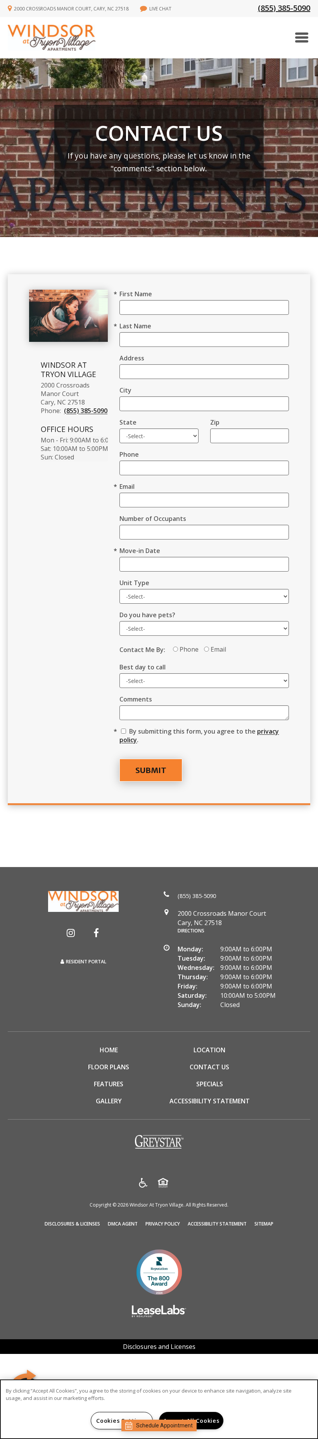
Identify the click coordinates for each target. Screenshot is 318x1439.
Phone (129, 454)
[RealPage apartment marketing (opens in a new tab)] (159, 1312)
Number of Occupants (152, 518)
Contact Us (209, 1067)
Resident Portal (86, 961)
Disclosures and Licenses (159, 1346)
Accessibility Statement (209, 1101)
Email (127, 486)
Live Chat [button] (160, 8)
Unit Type (134, 583)
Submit (150, 770)
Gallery (109, 1101)
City (125, 390)
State (128, 422)
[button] (70, 932)
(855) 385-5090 (284, 8)
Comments (135, 699)
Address (131, 358)
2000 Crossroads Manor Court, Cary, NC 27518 (71, 8)
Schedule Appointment (164, 1425)
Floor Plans (108, 1067)
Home (109, 1050)
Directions (191, 930)
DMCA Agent (123, 1223)
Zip (214, 422)
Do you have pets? (147, 615)
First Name (135, 294)
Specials (209, 1084)
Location (209, 1050)
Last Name (135, 326)
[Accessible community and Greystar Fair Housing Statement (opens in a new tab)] (143, 1184)
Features (108, 1084)
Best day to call (142, 667)
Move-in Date (139, 550)
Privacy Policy (162, 1223)
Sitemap (263, 1224)
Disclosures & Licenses (72, 1223)
